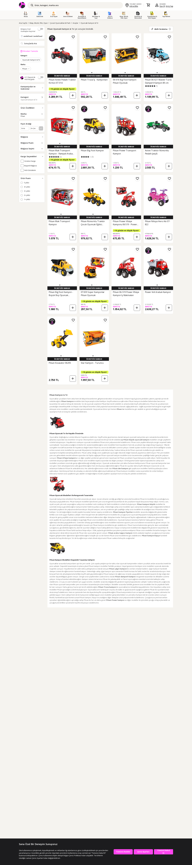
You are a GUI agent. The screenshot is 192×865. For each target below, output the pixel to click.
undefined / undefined (33, 36)
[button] (91, 72)
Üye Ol (162, 6)
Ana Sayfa (23, 23)
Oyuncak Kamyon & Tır (89, 23)
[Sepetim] (148, 5)
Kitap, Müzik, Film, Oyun (39, 23)
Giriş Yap (169, 6)
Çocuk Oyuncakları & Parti (60, 23)
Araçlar (75, 23)
